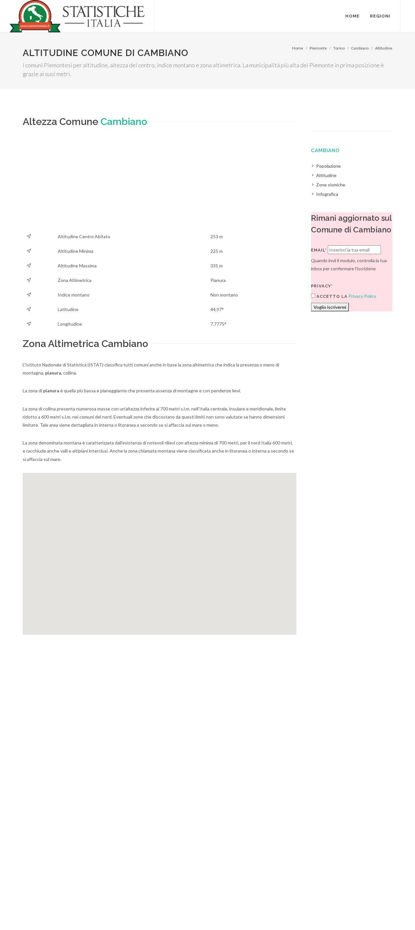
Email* (319, 250)
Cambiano (360, 48)
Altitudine (383, 48)
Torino (339, 48)
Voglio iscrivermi (330, 307)
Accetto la (331, 296)
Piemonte (318, 48)
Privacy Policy (362, 296)
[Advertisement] (159, 184)
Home (297, 48)
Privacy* (322, 286)
